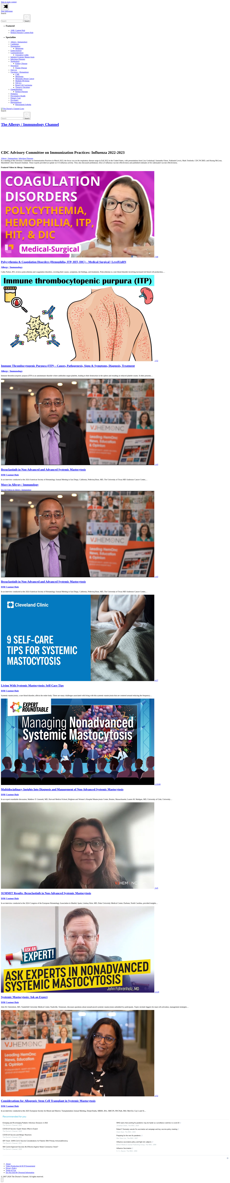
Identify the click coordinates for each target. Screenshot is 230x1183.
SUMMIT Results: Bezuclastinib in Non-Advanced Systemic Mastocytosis (46, 893)
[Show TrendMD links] (228, 1158)
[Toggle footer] (2, 1180)
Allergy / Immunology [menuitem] (19, 42)
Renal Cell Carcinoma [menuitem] (23, 85)
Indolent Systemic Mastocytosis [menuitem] (22, 57)
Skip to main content (9, 2)
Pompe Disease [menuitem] (21, 68)
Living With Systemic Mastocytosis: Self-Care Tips (32, 685)
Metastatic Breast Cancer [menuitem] (24, 79)
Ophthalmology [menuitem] (16, 89)
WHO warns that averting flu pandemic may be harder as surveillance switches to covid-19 (147, 1123)
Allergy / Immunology (9, 158)
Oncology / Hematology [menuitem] (20, 72)
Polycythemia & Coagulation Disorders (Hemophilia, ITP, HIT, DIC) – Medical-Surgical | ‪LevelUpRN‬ (63, 261)
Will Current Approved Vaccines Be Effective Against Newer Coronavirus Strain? (30, 1147)
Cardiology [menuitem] (15, 44)
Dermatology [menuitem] (15, 46)
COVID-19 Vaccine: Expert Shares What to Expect (20, 1129)
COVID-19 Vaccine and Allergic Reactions (17, 1135)
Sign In (3, 11)
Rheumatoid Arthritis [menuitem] (23, 105)
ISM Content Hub (10, 475)
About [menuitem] (8, 1164)
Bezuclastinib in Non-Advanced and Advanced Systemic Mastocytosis (43, 469)
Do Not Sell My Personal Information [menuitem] (20, 1172)
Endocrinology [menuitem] (16, 51)
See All (16, 490)
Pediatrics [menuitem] (14, 94)
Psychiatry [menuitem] (14, 100)
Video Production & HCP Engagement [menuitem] (20, 1166)
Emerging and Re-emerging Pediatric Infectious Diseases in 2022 (25, 1123)
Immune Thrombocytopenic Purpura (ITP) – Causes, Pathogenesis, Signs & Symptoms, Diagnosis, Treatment (68, 365)
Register (9, 11)
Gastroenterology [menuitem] (17, 53)
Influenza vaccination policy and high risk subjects (133, 1142)
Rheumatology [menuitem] (16, 102)
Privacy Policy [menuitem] (11, 1168)
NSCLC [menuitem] (18, 83)
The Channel (30, 124)
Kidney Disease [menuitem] (21, 64)
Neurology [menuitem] (15, 66)
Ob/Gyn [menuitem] (14, 70)
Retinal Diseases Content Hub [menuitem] (22, 33)
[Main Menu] (5, 6)
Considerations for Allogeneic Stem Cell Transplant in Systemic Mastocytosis (48, 1100)
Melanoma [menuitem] (19, 48)
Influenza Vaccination (123, 1148)
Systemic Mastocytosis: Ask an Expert (24, 997)
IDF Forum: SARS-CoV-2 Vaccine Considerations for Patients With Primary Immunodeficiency (35, 1141)
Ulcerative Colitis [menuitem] (22, 55)
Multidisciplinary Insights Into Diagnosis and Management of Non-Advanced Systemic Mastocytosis (62, 789)
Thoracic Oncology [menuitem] (22, 87)
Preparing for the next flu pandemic (128, 1135)
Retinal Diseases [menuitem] (21, 92)
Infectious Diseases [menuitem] (18, 59)
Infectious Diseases (26, 158)
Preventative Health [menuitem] (18, 96)
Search (3, 13)
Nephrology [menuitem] (15, 61)
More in (20, 484)
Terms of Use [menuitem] (11, 1170)
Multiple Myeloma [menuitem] (22, 81)
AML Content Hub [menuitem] (18, 30)
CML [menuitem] (17, 74)
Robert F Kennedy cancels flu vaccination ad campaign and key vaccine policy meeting (146, 1129)
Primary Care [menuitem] (16, 98)
